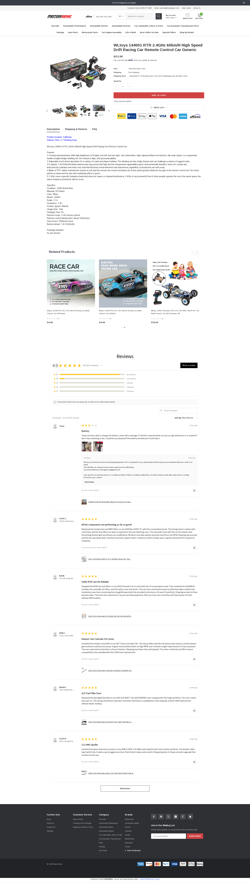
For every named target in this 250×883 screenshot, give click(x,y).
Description (53, 129)
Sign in (173, 17)
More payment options (123, 101)
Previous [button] (47, 111)
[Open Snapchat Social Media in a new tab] (190, 816)
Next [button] (109, 111)
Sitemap (50, 831)
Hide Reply (87, 458)
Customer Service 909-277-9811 (139, 8)
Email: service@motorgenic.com (166, 8)
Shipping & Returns (76, 129)
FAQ (94, 129)
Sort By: (178, 417)
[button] (101, 365)
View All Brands (134, 850)
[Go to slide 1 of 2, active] (121, 327)
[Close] (244, 2)
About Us (197, 8)
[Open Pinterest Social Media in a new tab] (161, 816)
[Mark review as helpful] (194, 490)
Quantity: (118, 81)
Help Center (186, 8)
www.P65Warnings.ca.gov (150, 879)
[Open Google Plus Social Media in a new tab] (183, 816)
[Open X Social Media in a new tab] (168, 816)
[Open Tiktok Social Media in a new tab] (175, 816)
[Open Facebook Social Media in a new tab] (154, 816)
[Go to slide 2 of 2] (124, 327)
